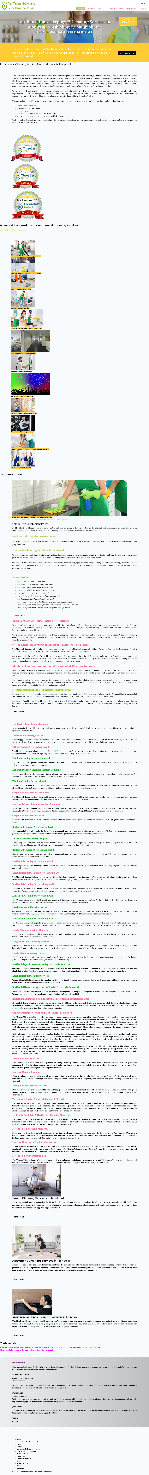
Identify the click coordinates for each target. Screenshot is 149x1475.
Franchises (21, 1456)
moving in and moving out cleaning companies (72, 1160)
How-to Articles (20, 577)
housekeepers (105, 957)
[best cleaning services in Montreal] (74, 148)
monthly (133, 946)
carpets (15, 811)
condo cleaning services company (54, 957)
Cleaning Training (24, 1458)
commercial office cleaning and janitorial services (61, 1022)
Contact (20, 1466)
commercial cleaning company (49, 1108)
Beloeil (108, 1005)
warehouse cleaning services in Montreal (64, 1103)
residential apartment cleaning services (59, 900)
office (37, 1019)
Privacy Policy (22, 1463)
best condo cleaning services (86, 946)
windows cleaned (119, 785)
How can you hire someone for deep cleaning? (35, 584)
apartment (16, 1005)
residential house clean (120, 980)
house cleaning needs (44, 994)
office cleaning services (66, 728)
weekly (116, 946)
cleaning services (126, 751)
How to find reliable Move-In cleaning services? (35, 590)
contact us (56, 1208)
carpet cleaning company (76, 820)
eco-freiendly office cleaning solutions (95, 728)
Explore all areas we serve (117, 565)
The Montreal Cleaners (123, 555)
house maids (49, 971)
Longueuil (74, 774)
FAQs (19, 1444)
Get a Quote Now (127, 53)
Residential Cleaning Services (28, 1449)
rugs (107, 811)
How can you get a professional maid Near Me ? (35, 587)
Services (20, 1446)
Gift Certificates (23, 1454)
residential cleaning (72, 541)
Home (19, 1439)
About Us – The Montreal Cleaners (30, 1442)
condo (87, 1065)
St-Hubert (100, 1005)
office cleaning (72, 742)
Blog (18, 1461)
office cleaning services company (57, 649)
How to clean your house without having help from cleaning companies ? (45, 602)
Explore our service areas (115, 637)
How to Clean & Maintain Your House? (32, 581)
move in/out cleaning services (71, 1135)
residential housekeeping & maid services (93, 625)
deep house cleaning (56, 635)
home (71, 1202)
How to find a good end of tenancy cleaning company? (38, 596)
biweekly (123, 946)
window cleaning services (56, 774)
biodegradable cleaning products (46, 982)
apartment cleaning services (38, 911)
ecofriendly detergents (59, 948)
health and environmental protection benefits (62, 101)
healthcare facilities (39, 1124)
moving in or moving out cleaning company (62, 1133)
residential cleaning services (47, 673)
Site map (20, 1468)
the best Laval (62, 877)
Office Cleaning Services (26, 1451)
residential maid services (126, 888)
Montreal (78, 762)
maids (102, 1076)
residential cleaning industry (82, 1267)
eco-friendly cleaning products (60, 1122)
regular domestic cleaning (70, 891)
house (69, 1065)
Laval (101, 785)
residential (131, 1003)
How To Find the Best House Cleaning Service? (35, 599)
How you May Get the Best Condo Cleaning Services (37, 593)
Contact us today (32, 685)
